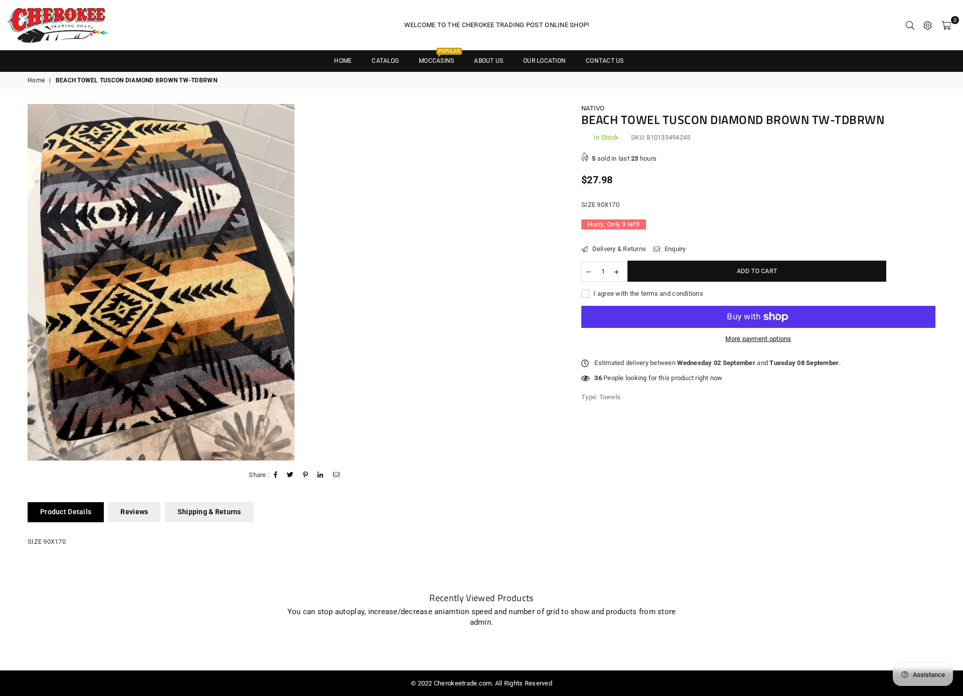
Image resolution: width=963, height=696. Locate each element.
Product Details (65, 512)
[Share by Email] (337, 475)
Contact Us (604, 60)
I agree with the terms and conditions (647, 293)
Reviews (134, 512)
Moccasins (439, 57)
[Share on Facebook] (275, 475)
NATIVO (593, 108)
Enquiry (674, 249)
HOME (343, 60)
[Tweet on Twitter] (290, 475)
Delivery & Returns (618, 249)
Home (36, 80)
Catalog (385, 60)
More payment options (758, 338)
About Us (488, 60)
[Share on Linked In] (320, 475)
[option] (161, 282)
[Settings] (927, 25)
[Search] (910, 25)
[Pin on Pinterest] (305, 475)
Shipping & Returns (209, 512)
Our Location (544, 60)
